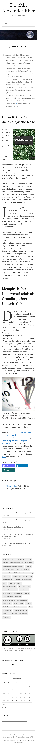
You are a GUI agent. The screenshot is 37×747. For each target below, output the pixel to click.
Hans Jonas (6, 576)
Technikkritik (7, 607)
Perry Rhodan (7, 593)
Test (30, 607)
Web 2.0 (5, 614)
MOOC (19, 583)
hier (4, 457)
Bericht (28, 559)
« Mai (4, 707)
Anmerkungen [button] (10, 480)
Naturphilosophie (24, 586)
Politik (26, 593)
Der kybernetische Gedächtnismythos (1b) (17, 513)
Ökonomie (6, 617)
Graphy (30, 740)
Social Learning (22, 600)
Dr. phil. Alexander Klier (18, 8)
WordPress (17, 740)
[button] (17, 104)
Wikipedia (13, 614)
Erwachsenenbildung (26, 573)
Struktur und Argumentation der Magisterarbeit (16, 435)
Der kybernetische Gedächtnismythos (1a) (17, 520)
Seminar (18, 597)
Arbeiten (21, 559)
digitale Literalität (9, 569)
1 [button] (2, 486)
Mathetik (12, 583)
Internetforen (27, 576)
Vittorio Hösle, (12, 486)
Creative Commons (16, 563)
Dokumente (7, 573)
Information (17, 576)
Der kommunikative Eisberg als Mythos (16, 543)
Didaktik (28, 566)
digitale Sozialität (23, 569)
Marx (4, 583)
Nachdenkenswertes (9, 586)
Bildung (5, 563)
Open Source (24, 590)
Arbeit (13, 559)
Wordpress (23, 614)
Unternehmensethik (20, 610)
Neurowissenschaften (10, 590)
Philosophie (18, 593)
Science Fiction (8, 597)
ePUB (15, 573)
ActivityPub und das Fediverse (12, 527)
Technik (28, 603)
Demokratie (29, 563)
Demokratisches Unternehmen (13, 566)
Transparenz (7, 610)
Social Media (7, 603)
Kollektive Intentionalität (22, 580)
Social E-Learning (9, 600)
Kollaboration (7, 580)
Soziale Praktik (18, 603)
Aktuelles (6, 559)
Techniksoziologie (20, 607)
